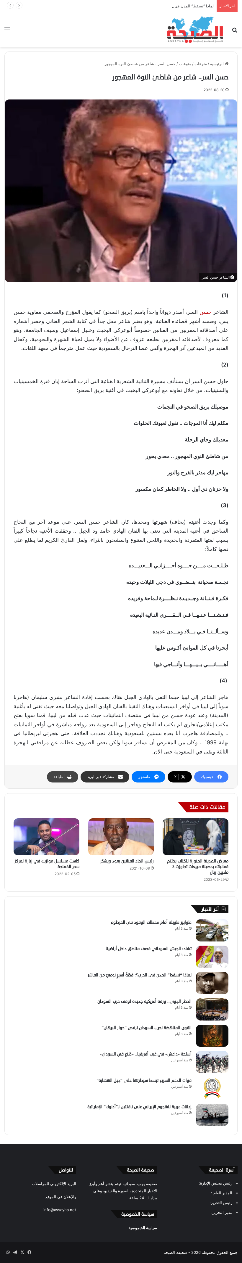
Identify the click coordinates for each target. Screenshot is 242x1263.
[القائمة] (7, 31)
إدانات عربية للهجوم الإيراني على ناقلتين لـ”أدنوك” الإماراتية (139, 1107)
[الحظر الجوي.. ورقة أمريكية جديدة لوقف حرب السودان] (212, 1009)
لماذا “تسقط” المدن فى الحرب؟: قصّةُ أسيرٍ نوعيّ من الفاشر (164, 6)
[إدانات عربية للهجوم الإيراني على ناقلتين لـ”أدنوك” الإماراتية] (212, 1115)
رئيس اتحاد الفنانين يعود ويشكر (127, 861)
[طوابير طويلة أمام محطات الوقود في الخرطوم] (212, 930)
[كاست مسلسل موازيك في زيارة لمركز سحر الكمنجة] (46, 837)
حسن (206, 312)
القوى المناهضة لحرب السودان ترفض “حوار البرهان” (147, 1028)
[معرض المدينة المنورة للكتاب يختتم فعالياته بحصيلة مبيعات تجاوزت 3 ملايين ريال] (195, 837)
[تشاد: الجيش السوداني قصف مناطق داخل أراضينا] (212, 957)
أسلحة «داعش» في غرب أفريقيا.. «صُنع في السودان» (146, 1054)
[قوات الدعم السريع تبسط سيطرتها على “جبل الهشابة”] (212, 1088)
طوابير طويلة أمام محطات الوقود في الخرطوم (151, 922)
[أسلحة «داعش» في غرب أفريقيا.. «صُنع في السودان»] (212, 1062)
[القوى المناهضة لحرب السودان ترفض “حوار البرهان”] (212, 1036)
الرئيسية (217, 63)
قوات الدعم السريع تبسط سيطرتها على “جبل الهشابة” (144, 1080)
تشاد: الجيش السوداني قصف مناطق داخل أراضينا (149, 949)
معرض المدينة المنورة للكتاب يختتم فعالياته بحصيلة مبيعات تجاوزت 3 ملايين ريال (197, 866)
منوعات (200, 63)
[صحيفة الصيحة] (195, 29)
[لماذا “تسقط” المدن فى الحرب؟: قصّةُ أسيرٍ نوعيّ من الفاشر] (212, 983)
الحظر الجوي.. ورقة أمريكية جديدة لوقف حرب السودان (144, 1001)
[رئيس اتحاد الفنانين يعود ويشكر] (121, 837)
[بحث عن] (235, 31)
